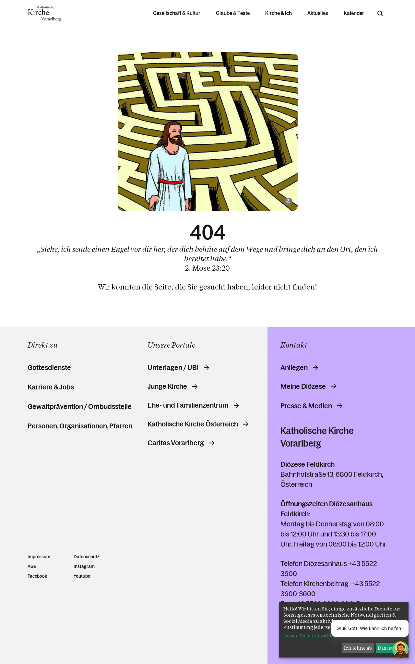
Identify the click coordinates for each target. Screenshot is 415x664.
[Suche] (380, 13)
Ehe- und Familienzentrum (188, 405)
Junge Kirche (167, 386)
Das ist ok (389, 648)
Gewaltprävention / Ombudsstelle (80, 406)
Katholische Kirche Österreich (193, 424)
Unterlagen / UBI (173, 368)
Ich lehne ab (358, 648)
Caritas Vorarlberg (176, 443)
